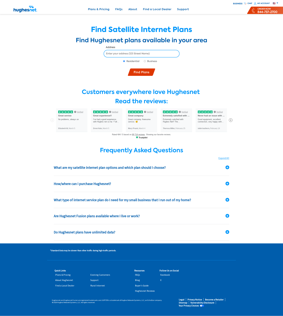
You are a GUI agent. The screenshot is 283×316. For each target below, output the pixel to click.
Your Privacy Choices (189, 305)
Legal (181, 299)
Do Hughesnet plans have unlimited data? (84, 232)
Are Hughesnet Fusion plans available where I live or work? (97, 216)
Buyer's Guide (142, 285)
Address (110, 47)
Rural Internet (97, 285)
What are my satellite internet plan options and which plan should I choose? (110, 167)
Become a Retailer (214, 299)
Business (237, 4)
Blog (137, 280)
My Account (263, 3)
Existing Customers (100, 274)
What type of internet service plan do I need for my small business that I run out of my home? (122, 200)
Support (183, 9)
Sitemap (183, 302)
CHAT (249, 3)
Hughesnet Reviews (145, 290)
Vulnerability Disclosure (202, 302)
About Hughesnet (64, 280)
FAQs (119, 9)
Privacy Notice (194, 299)
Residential (132, 61)
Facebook (165, 274)
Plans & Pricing (99, 9)
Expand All (223, 158)
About (132, 9)
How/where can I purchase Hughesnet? (82, 183)
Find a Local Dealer (157, 9)
